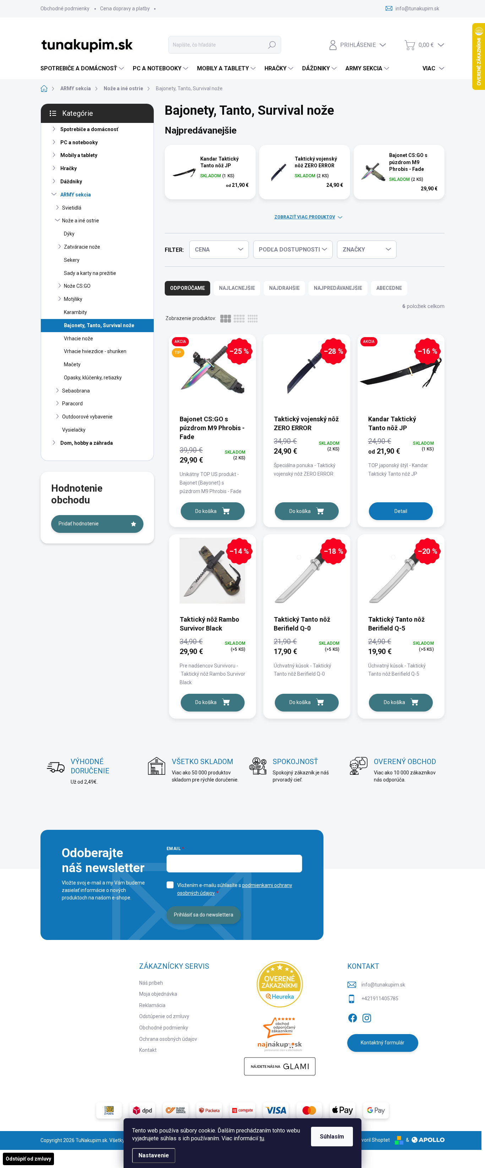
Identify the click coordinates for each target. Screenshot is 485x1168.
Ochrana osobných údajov (168, 1039)
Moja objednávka (158, 994)
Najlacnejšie (237, 288)
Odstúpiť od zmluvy (28, 1159)
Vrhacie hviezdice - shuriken (95, 351)
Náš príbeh (151, 983)
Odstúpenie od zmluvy (164, 1016)
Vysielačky (74, 430)
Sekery (72, 260)
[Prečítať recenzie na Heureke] (280, 984)
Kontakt (148, 1050)
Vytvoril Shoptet (372, 1140)
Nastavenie (153, 1155)
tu (262, 1138)
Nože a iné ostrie (80, 220)
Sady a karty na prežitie (90, 273)
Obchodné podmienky (64, 8)
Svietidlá (71, 208)
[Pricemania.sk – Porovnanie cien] (280, 1032)
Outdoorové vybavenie (87, 417)
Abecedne (389, 288)
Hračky (68, 168)
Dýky (69, 234)
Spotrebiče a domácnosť (89, 129)
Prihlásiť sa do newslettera (203, 915)
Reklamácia (152, 1005)
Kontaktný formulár (382, 1042)
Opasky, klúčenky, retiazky (93, 377)
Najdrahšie (284, 288)
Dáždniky (71, 181)
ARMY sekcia (75, 195)
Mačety (72, 364)
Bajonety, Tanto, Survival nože (99, 325)
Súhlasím (332, 1136)
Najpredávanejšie (338, 288)
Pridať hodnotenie (79, 523)
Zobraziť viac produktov (304, 217)
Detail (400, 511)
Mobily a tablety (78, 155)
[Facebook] (352, 1016)
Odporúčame (187, 288)
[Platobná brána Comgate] (242, 1110)
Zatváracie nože (82, 247)
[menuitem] (83, 68)
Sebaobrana (76, 391)
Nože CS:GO (77, 286)
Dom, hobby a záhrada (86, 443)
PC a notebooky (79, 142)
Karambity (75, 312)
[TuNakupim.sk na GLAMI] (280, 1066)
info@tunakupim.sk (383, 985)
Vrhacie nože (78, 338)
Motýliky (73, 299)
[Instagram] (366, 1016)
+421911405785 (379, 998)
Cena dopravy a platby (125, 8)
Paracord (72, 403)
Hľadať (272, 45)
